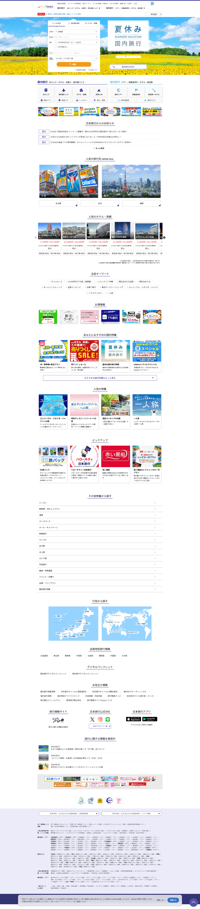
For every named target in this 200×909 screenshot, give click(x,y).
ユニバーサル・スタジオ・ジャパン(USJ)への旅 (89, 831)
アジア (128, 617)
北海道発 (44, 655)
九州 (58, 633)
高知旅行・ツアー (138, 845)
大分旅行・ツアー (110, 850)
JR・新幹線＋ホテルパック (59, 824)
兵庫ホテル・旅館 (141, 860)
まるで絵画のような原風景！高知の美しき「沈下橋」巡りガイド (78, 749)
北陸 (73, 626)
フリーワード (51, 53)
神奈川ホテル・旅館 (70, 856)
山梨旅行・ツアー (124, 841)
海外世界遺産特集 (126, 871)
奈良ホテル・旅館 (154, 860)
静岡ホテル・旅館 (147, 858)
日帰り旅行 (145, 831)
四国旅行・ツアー (111, 845)
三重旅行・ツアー (110, 843)
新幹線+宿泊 (44, 253)
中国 (66, 629)
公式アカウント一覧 (100, 726)
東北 (86, 623)
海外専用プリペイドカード (68, 696)
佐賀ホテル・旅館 (114, 864)
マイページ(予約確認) (74, 3)
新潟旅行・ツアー (138, 841)
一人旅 (53, 886)
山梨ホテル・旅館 (102, 858)
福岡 (142, 203)
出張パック (92, 824)
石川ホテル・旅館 (69, 858)
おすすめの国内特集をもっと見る (100, 377)
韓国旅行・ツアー (135, 877)
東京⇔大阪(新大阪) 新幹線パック (133, 824)
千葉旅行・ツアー (111, 839)
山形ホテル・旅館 (135, 854)
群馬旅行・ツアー (151, 839)
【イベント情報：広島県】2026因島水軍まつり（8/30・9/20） (77, 758)
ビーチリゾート (116, 631)
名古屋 (58, 203)
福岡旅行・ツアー (56, 850)
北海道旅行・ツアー (57, 837)
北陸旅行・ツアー (56, 841)
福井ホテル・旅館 (83, 858)
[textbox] (142, 3)
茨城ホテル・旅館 (111, 856)
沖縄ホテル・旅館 (89, 866)
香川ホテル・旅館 (102, 862)
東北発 (56, 655)
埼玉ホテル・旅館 (84, 856)
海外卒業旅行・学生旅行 (58, 888)
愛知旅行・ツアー (96, 843)
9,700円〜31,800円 (122, 241)
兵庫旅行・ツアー (69, 845)
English (129, 3)
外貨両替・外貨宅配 (93, 696)
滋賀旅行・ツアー (136, 843)
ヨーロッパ (116, 615)
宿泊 (49, 248)
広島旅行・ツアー (96, 847)
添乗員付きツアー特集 (58, 871)
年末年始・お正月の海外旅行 (101, 873)
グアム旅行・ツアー (151, 879)
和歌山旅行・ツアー (97, 845)
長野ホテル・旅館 (129, 858)
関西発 (102, 655)
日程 (50, 42)
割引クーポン (87, 3)
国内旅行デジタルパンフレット (53, 673)
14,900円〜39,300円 (74, 241)
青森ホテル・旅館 (81, 854)
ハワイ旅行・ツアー (136, 879)
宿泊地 (51, 37)
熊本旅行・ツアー (96, 850)
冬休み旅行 (123, 833)
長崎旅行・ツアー (83, 850)
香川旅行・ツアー (151, 845)
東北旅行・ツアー (71, 837)
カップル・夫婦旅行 (102, 886)
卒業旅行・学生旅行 (150, 886)
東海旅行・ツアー (56, 843)
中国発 (113, 655)
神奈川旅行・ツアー (84, 839)
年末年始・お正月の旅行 (136, 833)
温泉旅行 (125, 831)
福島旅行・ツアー (151, 837)
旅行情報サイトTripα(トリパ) (99, 700)
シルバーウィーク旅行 (110, 833)
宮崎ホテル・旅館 (56, 866)
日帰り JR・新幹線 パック (78, 824)
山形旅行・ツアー (138, 837)
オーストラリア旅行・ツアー (111, 882)
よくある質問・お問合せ (100, 3)
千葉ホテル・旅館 (98, 856)
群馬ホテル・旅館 (138, 856)
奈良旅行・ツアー (83, 845)
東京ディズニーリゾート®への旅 (61, 831)
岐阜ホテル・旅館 (56, 860)
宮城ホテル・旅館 (108, 854)
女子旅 (131, 886)
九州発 (124, 655)
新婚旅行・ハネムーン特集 (110, 871)
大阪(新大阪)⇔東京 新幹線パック (80, 826)
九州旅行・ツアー (150, 847)
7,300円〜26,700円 (98, 241)
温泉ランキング (135, 831)
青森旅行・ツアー (84, 837)
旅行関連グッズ (114, 696)
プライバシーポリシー (66, 901)
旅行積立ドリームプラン (50, 700)
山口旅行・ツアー (136, 847)
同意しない (161, 900)
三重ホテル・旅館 (83, 860)
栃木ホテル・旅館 (124, 856)
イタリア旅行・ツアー (67, 877)
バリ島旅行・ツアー (57, 882)
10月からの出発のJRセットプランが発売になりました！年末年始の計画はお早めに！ (85, 136)
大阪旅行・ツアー (56, 845)
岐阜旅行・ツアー (83, 843)
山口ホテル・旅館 (83, 864)
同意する (173, 900)
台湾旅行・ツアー (149, 877)
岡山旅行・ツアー (83, 847)
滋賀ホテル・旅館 (101, 860)
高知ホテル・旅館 (89, 862)
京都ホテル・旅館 (114, 860)
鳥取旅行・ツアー (110, 847)
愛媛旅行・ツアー (56, 847)
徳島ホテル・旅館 (75, 862)
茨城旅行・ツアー (124, 839)
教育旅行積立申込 (73, 700)
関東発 (67, 655)
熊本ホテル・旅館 (141, 864)
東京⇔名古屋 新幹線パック (59, 826)
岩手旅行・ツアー (98, 837)
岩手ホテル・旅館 (95, 854)
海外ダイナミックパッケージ (76, 871)
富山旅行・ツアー (69, 841)
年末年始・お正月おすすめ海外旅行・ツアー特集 (131, 813)
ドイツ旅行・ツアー (115, 877)
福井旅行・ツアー (96, 841)
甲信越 (79, 621)
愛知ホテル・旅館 (69, 860)
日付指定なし (63, 47)
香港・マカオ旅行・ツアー (59, 879)
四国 (65, 636)
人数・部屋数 (51, 58)
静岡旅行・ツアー (69, 843)
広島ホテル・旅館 (147, 862)
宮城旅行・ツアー (111, 837)
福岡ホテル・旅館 (101, 864)
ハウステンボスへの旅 (113, 831)
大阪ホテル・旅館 (128, 860)
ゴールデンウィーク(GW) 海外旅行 (145, 871)
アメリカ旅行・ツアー (83, 882)
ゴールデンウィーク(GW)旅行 (75, 833)
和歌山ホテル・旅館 (57, 862)
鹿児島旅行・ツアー (137, 850)
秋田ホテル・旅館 (121, 854)
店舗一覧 (122, 3)
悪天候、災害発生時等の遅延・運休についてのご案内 (64, 14)
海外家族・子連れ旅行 (87, 886)
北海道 (87, 611)
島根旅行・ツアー (123, 847)
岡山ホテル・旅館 (133, 862)
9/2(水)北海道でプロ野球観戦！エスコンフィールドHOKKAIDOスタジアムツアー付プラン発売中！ (91, 142)
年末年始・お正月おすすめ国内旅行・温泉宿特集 (69, 813)
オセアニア (133, 632)
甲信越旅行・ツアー (111, 841)
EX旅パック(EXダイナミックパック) (109, 824)
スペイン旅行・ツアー (83, 877)
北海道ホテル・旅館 (63, 854)
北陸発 (90, 655)
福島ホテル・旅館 (148, 854)
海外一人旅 (60, 886)
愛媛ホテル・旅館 (116, 862)
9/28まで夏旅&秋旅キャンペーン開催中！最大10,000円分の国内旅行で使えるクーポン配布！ (89, 131)
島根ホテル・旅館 (69, 864)
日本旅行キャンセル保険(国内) (73, 691)
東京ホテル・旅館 (56, 856)
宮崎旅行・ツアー (123, 850)
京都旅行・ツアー (150, 843)
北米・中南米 (141, 624)
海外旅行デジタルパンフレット (85, 673)
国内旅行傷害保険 (47, 691)
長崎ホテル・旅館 (128, 864)
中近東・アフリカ (113, 622)
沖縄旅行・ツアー (151, 850)
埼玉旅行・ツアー (98, 839)
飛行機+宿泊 (55, 253)
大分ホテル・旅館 (154, 864)
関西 (73, 636)
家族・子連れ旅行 (72, 886)
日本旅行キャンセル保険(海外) (105, 691)
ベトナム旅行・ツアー (109, 879)
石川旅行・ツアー (83, 841)
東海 (81, 635)
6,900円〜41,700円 (146, 241)
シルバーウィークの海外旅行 (80, 873)
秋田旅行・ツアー (124, 837)
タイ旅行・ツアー (75, 879)
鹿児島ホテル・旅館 (70, 866)
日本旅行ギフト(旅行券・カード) (140, 696)
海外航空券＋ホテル (93, 871)
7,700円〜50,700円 (49, 241)
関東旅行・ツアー (56, 839)
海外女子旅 (138, 886)
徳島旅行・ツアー (124, 845)
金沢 (100, 203)
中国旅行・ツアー (69, 847)
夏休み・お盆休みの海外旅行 (60, 873)
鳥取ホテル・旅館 (56, 864)
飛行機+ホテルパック (57, 833)
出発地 (51, 31)
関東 (85, 630)
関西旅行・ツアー (123, 843)
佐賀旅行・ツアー (69, 850)
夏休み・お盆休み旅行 (94, 833)
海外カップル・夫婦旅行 (118, 886)
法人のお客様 (114, 3)
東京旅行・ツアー (69, 839)
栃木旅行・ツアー (138, 839)
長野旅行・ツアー (151, 841)
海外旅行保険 (46, 696)
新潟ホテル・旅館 (116, 858)
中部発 (79, 655)
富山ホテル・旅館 (56, 858)
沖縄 (58, 616)
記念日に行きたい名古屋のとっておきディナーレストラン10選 (77, 767)
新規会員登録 (61, 3)
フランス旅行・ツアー (99, 877)
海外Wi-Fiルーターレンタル (135, 691)
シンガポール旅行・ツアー (91, 879)
